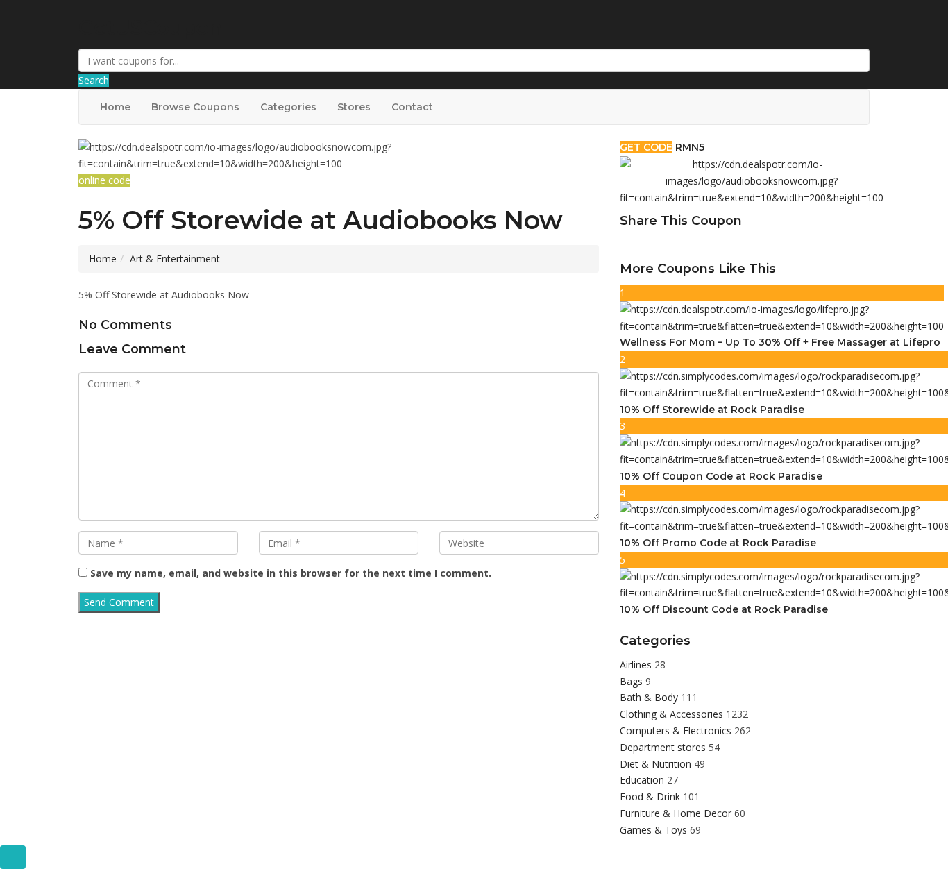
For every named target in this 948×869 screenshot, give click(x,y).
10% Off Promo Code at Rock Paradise (718, 543)
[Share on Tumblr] (672, 244)
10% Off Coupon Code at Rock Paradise (721, 476)
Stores (354, 107)
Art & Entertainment (175, 258)
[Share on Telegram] (687, 244)
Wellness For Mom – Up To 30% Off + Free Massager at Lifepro (780, 342)
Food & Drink (651, 796)
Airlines (637, 664)
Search (93, 80)
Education (643, 779)
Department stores (664, 747)
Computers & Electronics (677, 730)
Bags (632, 681)
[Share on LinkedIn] (656, 244)
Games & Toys (655, 829)
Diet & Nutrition (657, 763)
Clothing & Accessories (673, 713)
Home (115, 107)
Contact (412, 107)
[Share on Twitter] (641, 244)
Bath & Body (650, 697)
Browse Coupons (195, 107)
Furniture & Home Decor (677, 813)
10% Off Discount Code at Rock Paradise (724, 609)
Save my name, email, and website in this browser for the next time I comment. (290, 573)
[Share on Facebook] (626, 244)
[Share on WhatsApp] (702, 244)
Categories (288, 107)
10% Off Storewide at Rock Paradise (712, 409)
